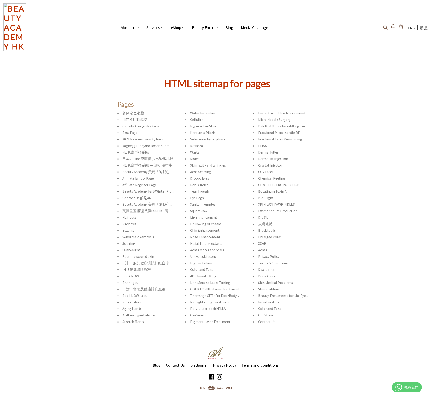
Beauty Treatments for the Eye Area (285, 295)
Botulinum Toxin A (272, 191)
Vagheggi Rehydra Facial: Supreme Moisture (155, 145)
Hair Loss (129, 217)
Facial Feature (268, 302)
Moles (194, 158)
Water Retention (203, 113)
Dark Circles (199, 184)
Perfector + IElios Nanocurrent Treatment (290, 113)
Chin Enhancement (205, 230)
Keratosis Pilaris (203, 132)
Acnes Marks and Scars (207, 250)
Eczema (128, 230)
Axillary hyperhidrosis (138, 315)
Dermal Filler (268, 152)
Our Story (265, 315)
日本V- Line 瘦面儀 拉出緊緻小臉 (148, 158)
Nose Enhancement (205, 237)
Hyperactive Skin (203, 126)
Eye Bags (197, 198)
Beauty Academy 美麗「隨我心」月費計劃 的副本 (160, 171)
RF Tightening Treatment (210, 302)
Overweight (131, 250)
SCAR (262, 243)
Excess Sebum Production (277, 211)
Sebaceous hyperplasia (207, 139)
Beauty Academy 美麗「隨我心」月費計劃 (155, 204)
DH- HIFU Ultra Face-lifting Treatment (287, 126)
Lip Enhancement (203, 217)
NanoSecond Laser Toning (210, 282)
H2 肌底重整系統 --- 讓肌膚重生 (147, 165)
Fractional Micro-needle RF (279, 132)
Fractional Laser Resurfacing (280, 139)
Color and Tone (201, 269)
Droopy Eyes (199, 178)
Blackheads (267, 230)
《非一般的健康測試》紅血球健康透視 (152, 263)
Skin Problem (268, 289)
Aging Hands (132, 308)
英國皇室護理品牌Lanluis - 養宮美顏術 (152, 211)
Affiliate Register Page (139, 184)
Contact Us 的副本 (136, 198)
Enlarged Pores (270, 237)
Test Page (130, 132)
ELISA (262, 145)
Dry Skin (264, 217)
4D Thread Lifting (203, 276)
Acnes (262, 250)
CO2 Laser (265, 171)
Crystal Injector (270, 165)
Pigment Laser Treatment (210, 321)
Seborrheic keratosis (138, 237)
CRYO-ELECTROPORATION (279, 184)
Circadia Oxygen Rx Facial (141, 126)
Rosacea (196, 145)
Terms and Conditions (260, 365)
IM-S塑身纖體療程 (136, 269)
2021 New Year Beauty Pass (142, 139)
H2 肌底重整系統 (135, 152)
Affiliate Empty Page (138, 178)
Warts (194, 152)
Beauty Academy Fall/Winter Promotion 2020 (156, 191)
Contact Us (266, 321)
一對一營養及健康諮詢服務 (143, 289)
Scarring (128, 243)
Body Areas (266, 276)
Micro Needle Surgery (274, 119)
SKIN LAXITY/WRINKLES (276, 204)
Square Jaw (198, 211)
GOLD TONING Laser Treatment (214, 289)
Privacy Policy (268, 256)
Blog (157, 365)
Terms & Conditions (273, 263)
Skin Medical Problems (275, 282)
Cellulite (196, 119)
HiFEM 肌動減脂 (134, 119)
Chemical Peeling (271, 178)
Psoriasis (129, 224)
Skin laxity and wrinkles (208, 165)
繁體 (424, 27)
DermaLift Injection (273, 158)
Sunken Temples (203, 204)
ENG (411, 27)
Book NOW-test (134, 295)
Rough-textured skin (138, 256)
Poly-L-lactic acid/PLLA (208, 308)
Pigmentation (201, 263)
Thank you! (130, 282)
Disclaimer (266, 269)
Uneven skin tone (203, 256)
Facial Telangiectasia (206, 243)
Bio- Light (266, 198)
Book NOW (130, 276)
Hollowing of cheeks (206, 224)
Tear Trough (199, 191)
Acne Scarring (200, 171)
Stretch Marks (133, 321)
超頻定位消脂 (133, 113)
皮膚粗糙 (265, 224)
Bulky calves (131, 302)
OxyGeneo (198, 315)
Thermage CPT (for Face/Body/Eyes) (218, 295)
